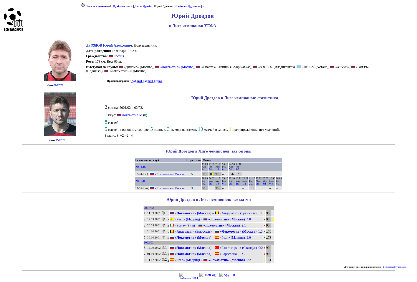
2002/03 (141, 181)
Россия (118, 56)
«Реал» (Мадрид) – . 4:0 (212, 219)
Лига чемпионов (96, 6)
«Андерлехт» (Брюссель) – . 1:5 (218, 231)
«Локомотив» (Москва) (176, 67)
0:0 (210, 183)
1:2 (217, 169)
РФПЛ (58, 85)
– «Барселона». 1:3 (209, 254)
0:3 (271, 183)
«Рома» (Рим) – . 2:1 (210, 225)
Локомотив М (132, 115)
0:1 (224, 169)
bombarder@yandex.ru (395, 267)
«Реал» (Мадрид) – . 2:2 (212, 260)
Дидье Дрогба (143, 6)
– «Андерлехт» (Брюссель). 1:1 (218, 213)
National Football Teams (146, 80)
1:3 (217, 183)
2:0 (237, 169)
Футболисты (121, 6)
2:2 (251, 183)
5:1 (230, 169)
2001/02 (141, 167)
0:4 (210, 169)
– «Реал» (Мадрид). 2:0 (212, 237)
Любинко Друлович (187, 6)
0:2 (203, 183)
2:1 (230, 183)
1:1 (203, 169)
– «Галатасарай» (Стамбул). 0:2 (218, 248)
